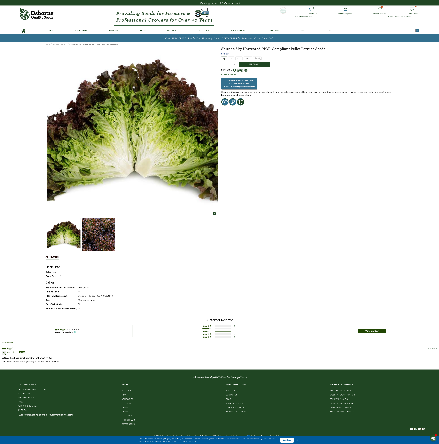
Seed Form (203, 30)
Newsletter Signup (236, 411)
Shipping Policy (26, 398)
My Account (24, 393)
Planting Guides (234, 403)
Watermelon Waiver (340, 391)
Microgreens (238, 30)
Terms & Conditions (202, 436)
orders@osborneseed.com (244, 87)
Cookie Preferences (188, 441)
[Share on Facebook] (234, 70)
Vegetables (81, 30)
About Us (230, 391)
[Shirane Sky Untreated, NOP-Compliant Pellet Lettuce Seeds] (132, 131)
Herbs (143, 30)
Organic (172, 30)
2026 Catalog (128, 391)
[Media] (214, 213)
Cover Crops (128, 424)
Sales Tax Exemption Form (343, 395)
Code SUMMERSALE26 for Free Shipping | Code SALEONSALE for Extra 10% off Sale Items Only (219, 38)
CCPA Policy (217, 436)
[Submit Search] (417, 30)
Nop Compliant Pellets (342, 411)
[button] (49, 131)
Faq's (20, 402)
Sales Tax (22, 410)
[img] (7, 348)
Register (348, 13)
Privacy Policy (155, 441)
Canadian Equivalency (341, 407)
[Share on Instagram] (241, 70)
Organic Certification (341, 403)
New (50, 30)
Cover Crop (273, 30)
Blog (228, 399)
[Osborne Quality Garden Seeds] (37, 14)
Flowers (113, 30)
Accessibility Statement (234, 436)
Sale (303, 30)
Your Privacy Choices (170, 441)
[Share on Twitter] (238, 70)
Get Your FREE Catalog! (303, 16)
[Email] (246, 70)
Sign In (341, 13)
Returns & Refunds (27, 406)
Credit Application (339, 399)
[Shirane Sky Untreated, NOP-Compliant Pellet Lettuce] (98, 234)
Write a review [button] (372, 331)
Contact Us (231, 395)
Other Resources (235, 407)
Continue (287, 440)
